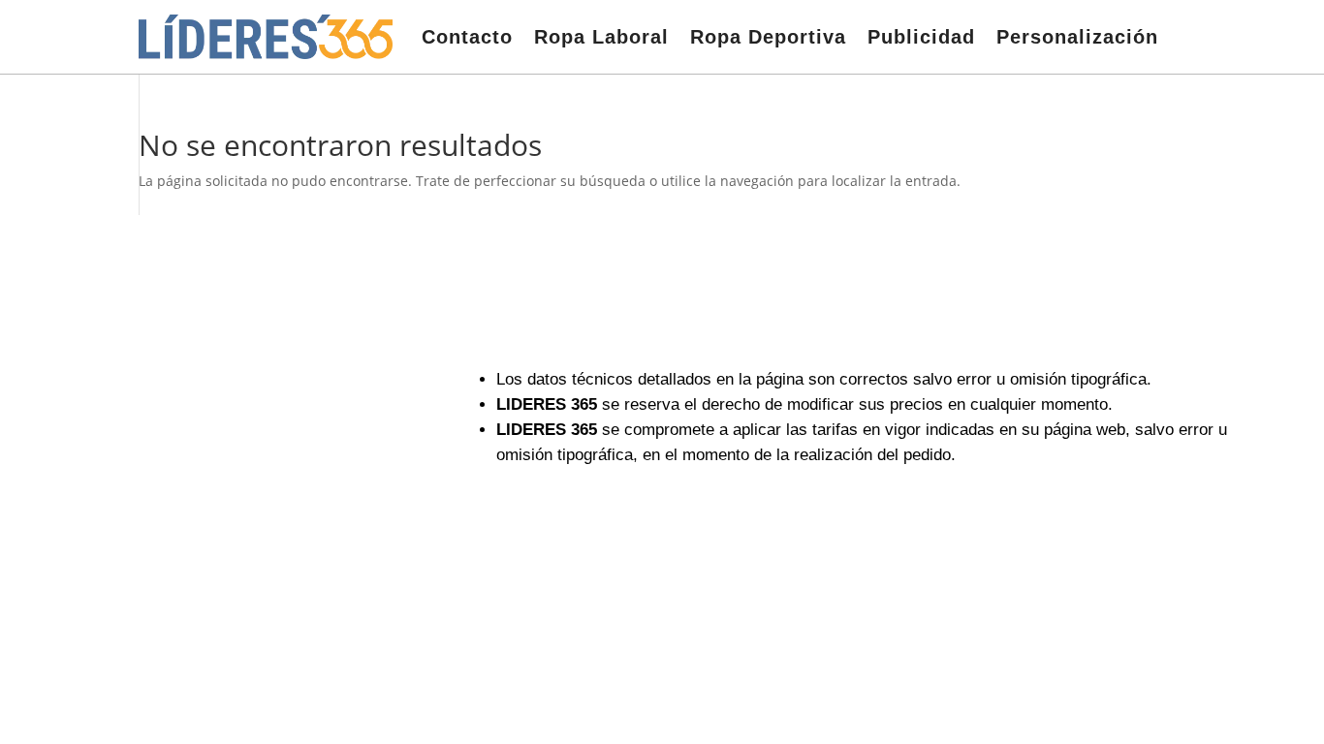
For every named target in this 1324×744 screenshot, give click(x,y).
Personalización (1077, 36)
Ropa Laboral (601, 36)
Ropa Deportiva (768, 36)
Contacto (467, 36)
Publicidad (921, 36)
